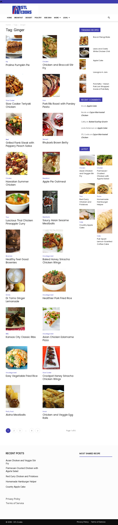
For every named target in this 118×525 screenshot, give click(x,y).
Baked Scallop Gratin (98, 121)
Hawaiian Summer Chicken (17, 183)
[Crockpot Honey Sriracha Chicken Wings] (59, 357)
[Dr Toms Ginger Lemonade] (22, 280)
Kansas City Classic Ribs (21, 337)
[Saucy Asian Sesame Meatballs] (59, 202)
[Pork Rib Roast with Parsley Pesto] (59, 85)
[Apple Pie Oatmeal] (59, 163)
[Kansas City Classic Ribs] (22, 318)
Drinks (8, 295)
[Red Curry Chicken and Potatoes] (87, 188)
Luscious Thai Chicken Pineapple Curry (19, 222)
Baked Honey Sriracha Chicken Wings (56, 261)
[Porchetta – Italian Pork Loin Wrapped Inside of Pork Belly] (85, 88)
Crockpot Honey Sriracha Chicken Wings (58, 377)
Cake (81, 222)
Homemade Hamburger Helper (103, 202)
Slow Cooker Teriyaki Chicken (18, 105)
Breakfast (18, 17)
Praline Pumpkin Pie (18, 65)
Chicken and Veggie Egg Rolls (58, 416)
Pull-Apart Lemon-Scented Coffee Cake (104, 241)
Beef (7, 139)
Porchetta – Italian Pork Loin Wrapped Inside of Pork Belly (101, 86)
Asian (45, 411)
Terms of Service (15, 503)
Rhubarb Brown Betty (55, 142)
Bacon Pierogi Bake (101, 37)
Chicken (45, 62)
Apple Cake (98, 60)
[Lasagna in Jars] (85, 76)
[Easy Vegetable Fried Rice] (22, 357)
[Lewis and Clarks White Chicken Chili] (85, 53)
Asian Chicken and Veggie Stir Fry (86, 173)
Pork (44, 100)
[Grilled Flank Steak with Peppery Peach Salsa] (22, 124)
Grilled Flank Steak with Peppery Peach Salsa (20, 144)
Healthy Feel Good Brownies (17, 261)
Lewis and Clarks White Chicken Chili (101, 50)
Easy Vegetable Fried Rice (22, 376)
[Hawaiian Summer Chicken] (22, 163)
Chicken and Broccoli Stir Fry (58, 66)
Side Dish (48, 17)
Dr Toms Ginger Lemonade (15, 299)
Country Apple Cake (86, 226)
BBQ (7, 334)
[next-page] (37, 430)
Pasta (99, 196)
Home (9, 17)
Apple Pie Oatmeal (54, 181)
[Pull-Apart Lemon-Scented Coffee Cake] (104, 221)
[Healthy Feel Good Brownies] (22, 241)
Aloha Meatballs (16, 415)
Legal (65, 17)
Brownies (9, 256)
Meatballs (46, 217)
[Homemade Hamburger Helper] (104, 188)
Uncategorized (48, 256)
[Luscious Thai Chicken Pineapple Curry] (22, 202)
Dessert (28, 17)
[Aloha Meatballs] (22, 396)
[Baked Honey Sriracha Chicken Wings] (59, 241)
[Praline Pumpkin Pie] (22, 46)
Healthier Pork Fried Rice (57, 298)
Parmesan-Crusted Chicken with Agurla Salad (103, 174)
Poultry (38, 17)
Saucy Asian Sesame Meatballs (56, 222)
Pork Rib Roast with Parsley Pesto (59, 105)
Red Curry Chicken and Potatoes (85, 202)
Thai (7, 217)
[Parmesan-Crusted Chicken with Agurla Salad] (104, 160)
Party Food (10, 411)
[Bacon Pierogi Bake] (85, 41)
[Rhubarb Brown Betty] (59, 124)
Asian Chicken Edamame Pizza (58, 338)
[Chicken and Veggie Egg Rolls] (59, 396)
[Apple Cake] (85, 64)
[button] (108, 17)
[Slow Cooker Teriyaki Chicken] (22, 85)
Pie (7, 62)
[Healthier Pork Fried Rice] (59, 280)
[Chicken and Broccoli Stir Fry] (59, 46)
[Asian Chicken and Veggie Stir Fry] (87, 160)
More (56, 17)
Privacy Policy (13, 498)
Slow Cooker (10, 100)
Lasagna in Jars (100, 72)
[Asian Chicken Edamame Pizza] (59, 318)
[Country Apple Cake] (87, 214)
